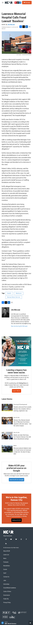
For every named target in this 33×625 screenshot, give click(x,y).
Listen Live (6, 554)
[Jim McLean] (5, 312)
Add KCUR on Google (16, 480)
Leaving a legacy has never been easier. (16, 371)
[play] (3, 623)
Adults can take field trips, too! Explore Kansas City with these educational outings (22, 437)
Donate (27, 2)
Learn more (16, 391)
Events (5, 569)
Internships (6, 584)
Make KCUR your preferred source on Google (16, 468)
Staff (4, 573)
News (15, 445)
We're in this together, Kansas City (16, 498)
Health (9, 293)
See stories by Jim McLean (19, 326)
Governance (6, 595)
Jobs (4, 580)
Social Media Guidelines (9, 587)
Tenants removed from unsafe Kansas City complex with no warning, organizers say (22, 409)
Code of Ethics (7, 591)
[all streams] (31, 623)
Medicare (19, 293)
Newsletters (6, 565)
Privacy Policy (7, 602)
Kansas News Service (13, 297)
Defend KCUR (16, 520)
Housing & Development (20, 404)
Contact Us (6, 576)
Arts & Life (16, 417)
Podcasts (5, 562)
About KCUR (6, 551)
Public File (6, 599)
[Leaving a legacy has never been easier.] (16, 351)
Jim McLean (11, 24)
